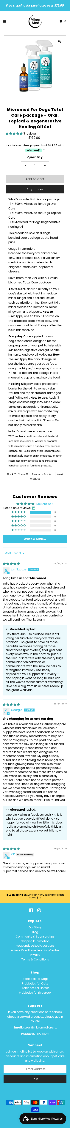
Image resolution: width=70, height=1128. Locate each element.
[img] (11, 564)
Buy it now (35, 189)
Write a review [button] (35, 539)
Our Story (35, 927)
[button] (14, 133)
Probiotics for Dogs (35, 979)
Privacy (35, 955)
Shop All (23, 474)
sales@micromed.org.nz (40, 1027)
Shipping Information (35, 941)
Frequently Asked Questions (35, 946)
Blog (35, 932)
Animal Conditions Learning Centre (35, 950)
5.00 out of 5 (45, 504)
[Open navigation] (4, 21)
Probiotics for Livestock (35, 993)
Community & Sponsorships (35, 936)
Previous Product (43, 474)
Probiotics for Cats (35, 983)
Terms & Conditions (35, 959)
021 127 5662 (40, 1034)
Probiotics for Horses (35, 988)
